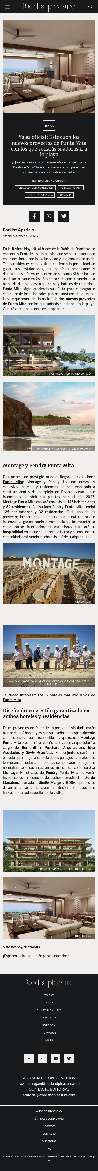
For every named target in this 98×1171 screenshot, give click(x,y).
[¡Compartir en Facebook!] (34, 216)
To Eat (49, 995)
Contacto (49, 1133)
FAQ (49, 1148)
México (49, 125)
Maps (49, 1040)
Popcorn (49, 1025)
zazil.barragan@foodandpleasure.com (49, 1083)
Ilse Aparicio (22, 229)
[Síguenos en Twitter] (69, 1058)
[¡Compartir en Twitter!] (63, 216)
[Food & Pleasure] (49, 6)
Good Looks (49, 1017)
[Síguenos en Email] (55, 1058)
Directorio (49, 1141)
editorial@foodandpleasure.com (49, 1094)
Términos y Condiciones (49, 1118)
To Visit (49, 1002)
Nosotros (49, 1126)
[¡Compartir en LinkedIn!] (49, 216)
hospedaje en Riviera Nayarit (49, 180)
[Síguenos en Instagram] (42, 1058)
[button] (7, 7)
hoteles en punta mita (40, 195)
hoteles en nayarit (71, 188)
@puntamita (30, 947)
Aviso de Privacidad (49, 1111)
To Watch (49, 1032)
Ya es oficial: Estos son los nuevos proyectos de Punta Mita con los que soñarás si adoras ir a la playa (49, 145)
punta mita (65, 195)
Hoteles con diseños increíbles (35, 188)
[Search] (90, 7)
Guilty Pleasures (49, 1010)
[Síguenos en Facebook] (29, 1058)
